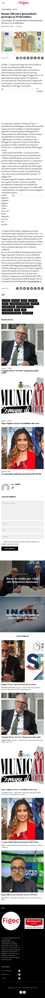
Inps (23, 310)
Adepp (24, 300)
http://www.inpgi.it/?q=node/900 (28, 265)
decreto (35, 303)
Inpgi (17, 310)
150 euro (6, 300)
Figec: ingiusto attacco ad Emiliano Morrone (20, 423)
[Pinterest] (28, 58)
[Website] (12, 488)
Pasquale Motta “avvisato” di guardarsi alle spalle (19, 372)
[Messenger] (21, 58)
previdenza (27, 313)
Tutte (14, 9)
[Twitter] (24, 58)
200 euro (15, 300)
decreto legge (8, 307)
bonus (5, 303)
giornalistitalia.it (34, 281)
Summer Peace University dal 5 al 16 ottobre (18, 685)
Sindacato (5, 974)
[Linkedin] (31, 58)
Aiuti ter (32, 300)
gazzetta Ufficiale (24, 307)
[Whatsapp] (35, 58)
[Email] (42, 58)
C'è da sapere (6, 9)
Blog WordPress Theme (30, 988)
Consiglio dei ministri (19, 303)
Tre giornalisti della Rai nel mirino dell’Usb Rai (21, 474)
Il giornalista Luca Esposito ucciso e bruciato (19, 895)
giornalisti (7, 310)
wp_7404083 (15, 484)
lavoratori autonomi (11, 313)
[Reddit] (38, 58)
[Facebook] (17, 58)
